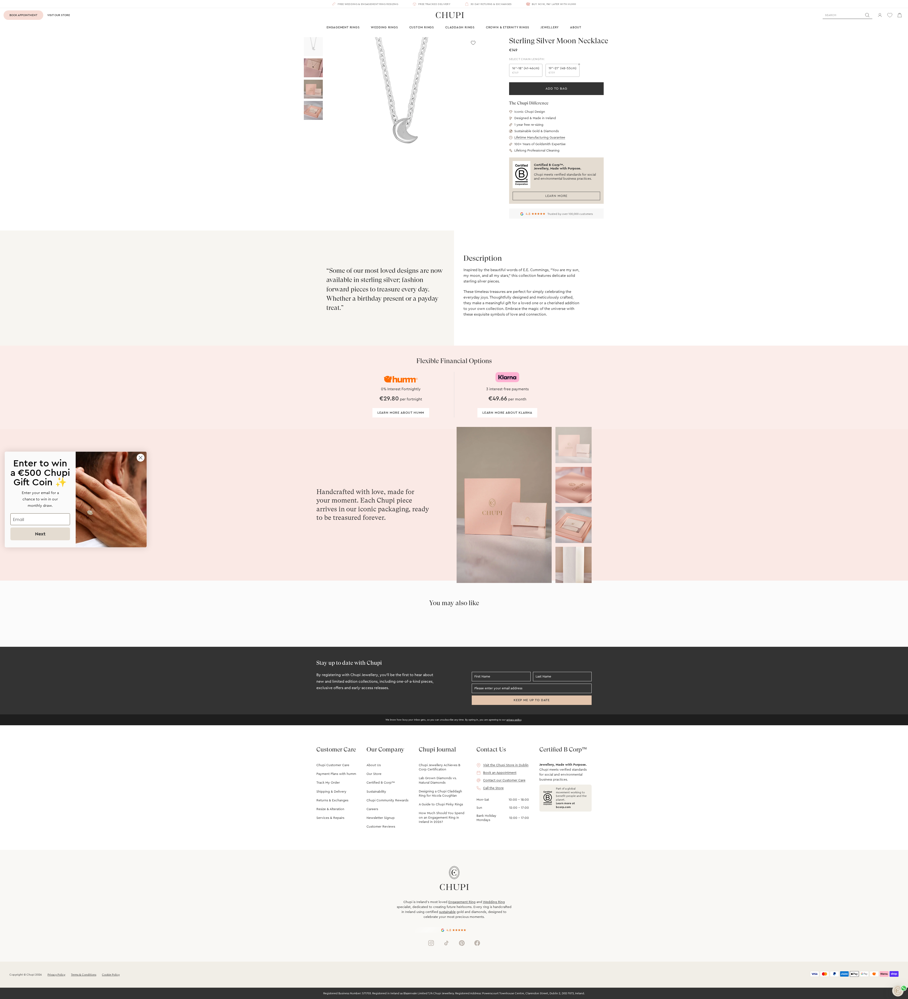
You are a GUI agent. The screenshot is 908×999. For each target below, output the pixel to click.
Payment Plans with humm (336, 774)
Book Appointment (23, 15)
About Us (374, 765)
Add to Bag (556, 88)
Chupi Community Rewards (387, 800)
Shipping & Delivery (331, 791)
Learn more (556, 196)
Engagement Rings (343, 27)
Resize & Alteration (330, 809)
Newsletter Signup (381, 818)
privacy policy (513, 720)
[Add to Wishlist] (473, 42)
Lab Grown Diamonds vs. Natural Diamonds (438, 780)
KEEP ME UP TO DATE (532, 700)
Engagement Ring (462, 902)
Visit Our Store (58, 15)
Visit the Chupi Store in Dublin (505, 765)
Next (40, 534)
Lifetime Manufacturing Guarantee (539, 137)
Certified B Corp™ (381, 782)
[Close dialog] (140, 458)
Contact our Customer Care (504, 780)
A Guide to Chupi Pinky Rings (441, 804)
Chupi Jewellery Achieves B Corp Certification (439, 767)
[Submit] (867, 15)
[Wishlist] (890, 15)
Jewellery (550, 27)
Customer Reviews (381, 826)
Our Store (374, 774)
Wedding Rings (384, 27)
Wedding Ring (494, 902)
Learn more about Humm (400, 412)
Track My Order (328, 782)
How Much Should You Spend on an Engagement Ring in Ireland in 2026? (441, 817)
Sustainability (376, 791)
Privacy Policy (56, 974)
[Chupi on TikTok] (446, 943)
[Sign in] (880, 15)
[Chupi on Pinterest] (462, 943)
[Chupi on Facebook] (477, 943)
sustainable (447, 912)
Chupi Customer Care (332, 765)
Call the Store (493, 788)
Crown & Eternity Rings (507, 27)
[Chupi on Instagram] (431, 943)
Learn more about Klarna (507, 412)
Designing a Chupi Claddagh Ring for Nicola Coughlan (440, 793)
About (575, 27)
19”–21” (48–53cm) (562, 70)
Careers (372, 809)
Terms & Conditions (83, 974)
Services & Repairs (330, 818)
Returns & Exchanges (332, 800)
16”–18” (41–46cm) (525, 70)
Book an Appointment (499, 772)
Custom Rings (421, 27)
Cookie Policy (111, 974)
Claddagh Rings (460, 27)
